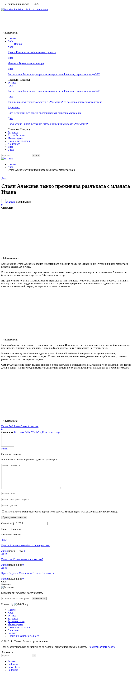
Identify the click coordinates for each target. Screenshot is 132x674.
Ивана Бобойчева (10, 426)
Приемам (93, 646)
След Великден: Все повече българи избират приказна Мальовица (44, 113)
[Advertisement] (59, 21)
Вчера (11, 149)
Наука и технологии (19, 141)
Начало (12, 38)
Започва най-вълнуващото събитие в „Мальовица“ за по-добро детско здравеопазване (55, 102)
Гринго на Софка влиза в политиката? (22, 559)
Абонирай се (39, 598)
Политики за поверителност (23, 636)
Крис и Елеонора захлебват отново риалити (32, 52)
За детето (13, 132)
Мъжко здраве (15, 138)
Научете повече (106, 646)
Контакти (13, 633)
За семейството (16, 135)
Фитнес (12, 82)
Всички (18, 44)
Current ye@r (9, 523)
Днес (10, 57)
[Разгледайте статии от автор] (7, 445)
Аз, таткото (14, 107)
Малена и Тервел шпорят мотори (26, 63)
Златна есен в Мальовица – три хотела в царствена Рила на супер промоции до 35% (54, 74)
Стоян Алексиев (29, 426)
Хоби (11, 41)
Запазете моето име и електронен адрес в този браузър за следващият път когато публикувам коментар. (61, 511)
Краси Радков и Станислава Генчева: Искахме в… (29, 573)
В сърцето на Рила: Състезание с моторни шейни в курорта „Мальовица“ (48, 124)
